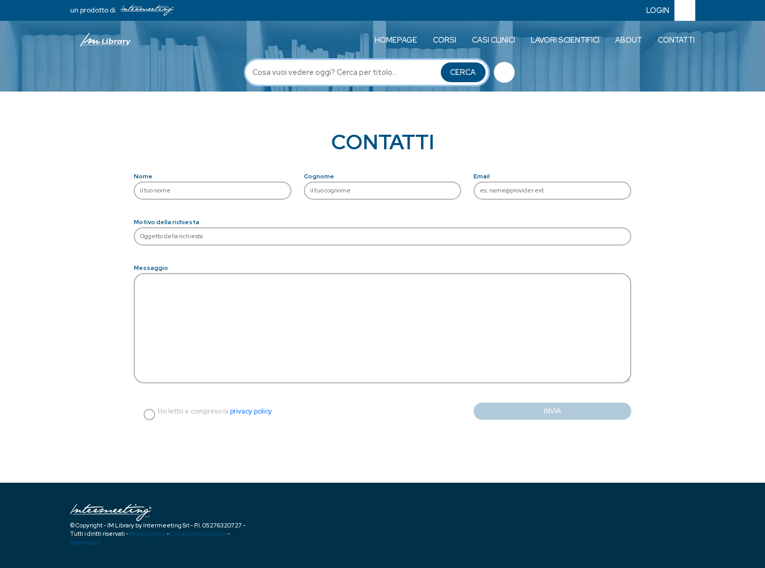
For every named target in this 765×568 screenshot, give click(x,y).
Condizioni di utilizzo (198, 533)
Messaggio (151, 268)
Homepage (396, 40)
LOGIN (657, 10)
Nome (143, 176)
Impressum (86, 542)
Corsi (444, 40)
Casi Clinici (493, 40)
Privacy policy (147, 533)
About (628, 40)
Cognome (319, 176)
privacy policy (251, 411)
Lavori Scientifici (565, 40)
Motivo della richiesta (166, 222)
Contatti (676, 40)
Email (482, 176)
